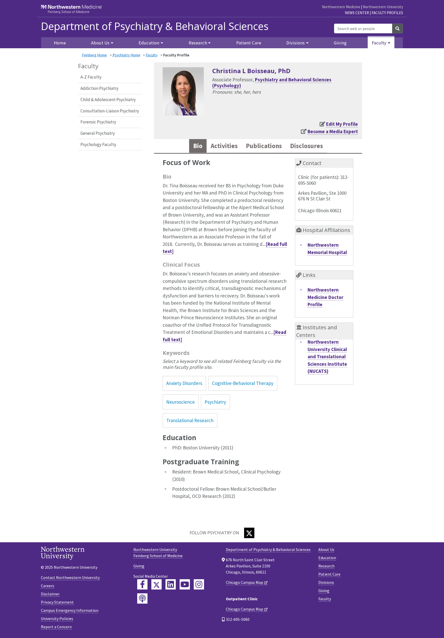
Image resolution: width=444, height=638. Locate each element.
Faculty (152, 55)
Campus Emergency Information (69, 610)
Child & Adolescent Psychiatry (108, 99)
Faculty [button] (379, 43)
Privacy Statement (57, 602)
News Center (357, 12)
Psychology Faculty (98, 144)
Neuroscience (180, 402)
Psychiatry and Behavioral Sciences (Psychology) (271, 82)
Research (326, 565)
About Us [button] (100, 43)
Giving (340, 43)
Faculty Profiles (387, 12)
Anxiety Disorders (184, 383)
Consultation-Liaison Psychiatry (109, 111)
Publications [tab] (264, 146)
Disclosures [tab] (306, 146)
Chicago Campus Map (244, 582)
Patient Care (248, 43)
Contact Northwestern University (70, 577)
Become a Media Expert (333, 131)
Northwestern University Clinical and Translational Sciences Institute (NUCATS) (327, 356)
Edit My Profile (342, 124)
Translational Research (190, 420)
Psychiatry (215, 402)
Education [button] (148, 43)
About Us (326, 549)
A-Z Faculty (90, 77)
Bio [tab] (197, 146)
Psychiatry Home (126, 55)
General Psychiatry (97, 133)
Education (327, 557)
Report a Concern (56, 626)
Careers (47, 585)
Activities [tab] (224, 146)
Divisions (326, 582)
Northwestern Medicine (341, 6)
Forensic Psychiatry (98, 122)
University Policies (57, 618)
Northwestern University (383, 6)
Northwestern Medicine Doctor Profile (325, 297)
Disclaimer (50, 593)
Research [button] (198, 43)
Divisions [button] (295, 43)
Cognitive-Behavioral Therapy (242, 383)
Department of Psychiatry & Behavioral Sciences (155, 26)
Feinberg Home (94, 55)
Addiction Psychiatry (99, 88)
